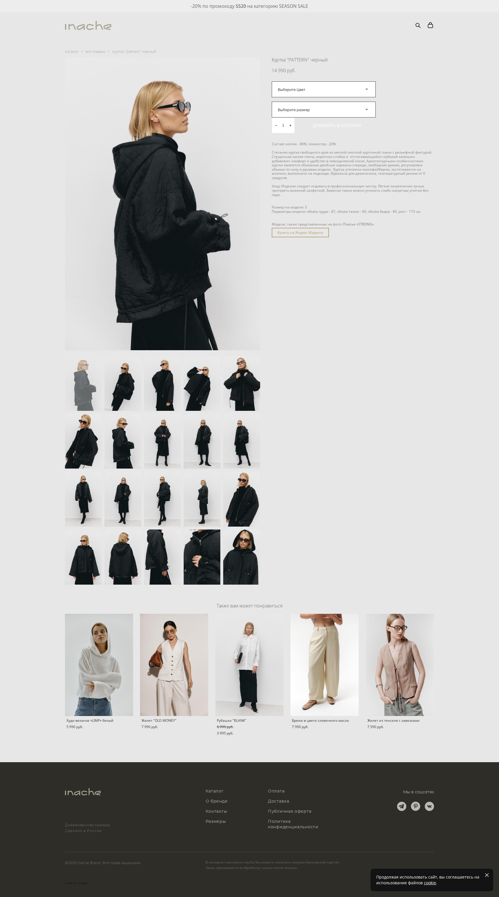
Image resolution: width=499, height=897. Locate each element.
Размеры (216, 822)
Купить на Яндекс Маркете (300, 232)
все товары (95, 51)
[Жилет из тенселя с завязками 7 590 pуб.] (400, 665)
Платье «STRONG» (358, 224)
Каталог (215, 791)
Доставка (278, 801)
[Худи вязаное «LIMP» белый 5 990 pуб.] (99, 665)
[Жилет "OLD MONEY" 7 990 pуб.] (174, 665)
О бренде (217, 801)
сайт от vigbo (76, 883)
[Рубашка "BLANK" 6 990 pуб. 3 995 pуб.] (249, 665)
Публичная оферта (289, 812)
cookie (430, 882)
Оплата (276, 791)
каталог (72, 51)
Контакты (216, 812)
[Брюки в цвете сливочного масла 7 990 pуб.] (325, 665)
